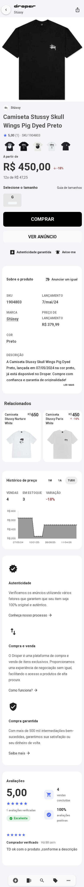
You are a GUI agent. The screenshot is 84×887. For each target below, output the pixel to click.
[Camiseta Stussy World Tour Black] (23, 146)
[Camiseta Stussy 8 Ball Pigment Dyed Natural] (37, 146)
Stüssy (18, 12)
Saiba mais (19, 753)
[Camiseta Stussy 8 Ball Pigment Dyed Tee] (65, 146)
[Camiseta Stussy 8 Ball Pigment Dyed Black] (9, 146)
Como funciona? (23, 690)
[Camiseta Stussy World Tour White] (51, 146)
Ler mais (69, 385)
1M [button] (50, 480)
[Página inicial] (25, 7)
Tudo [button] (71, 480)
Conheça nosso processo (30, 615)
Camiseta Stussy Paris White (54, 419)
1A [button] (60, 480)
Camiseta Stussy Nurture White (15, 419)
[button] (15, 880)
